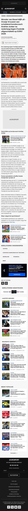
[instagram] (19, 507)
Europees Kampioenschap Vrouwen (14, 15)
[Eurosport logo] (9, 8)
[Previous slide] (1, 12)
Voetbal (3, 15)
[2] (12, 465)
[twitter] (12, 507)
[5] (18, 465)
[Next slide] (26, 12)
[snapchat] (15, 507)
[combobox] (14, 470)
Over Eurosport (14, 484)
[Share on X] (2, 283)
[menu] (26, 8)
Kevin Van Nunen (8, 37)
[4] (16, 465)
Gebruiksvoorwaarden (14, 489)
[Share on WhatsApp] (6, 283)
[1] (10, 465)
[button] (2, 8)
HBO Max (12, 222)
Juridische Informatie (14, 494)
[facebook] (8, 507)
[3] (14, 465)
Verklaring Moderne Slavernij (14, 496)
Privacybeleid (14, 491)
